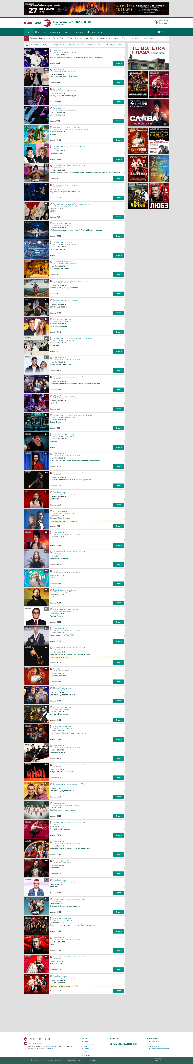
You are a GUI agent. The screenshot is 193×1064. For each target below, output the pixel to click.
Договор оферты (154, 1046)
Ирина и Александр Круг (61, 364)
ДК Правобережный (60, 511)
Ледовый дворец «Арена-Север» (64, 590)
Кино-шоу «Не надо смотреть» (63, 76)
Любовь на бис (56, 153)
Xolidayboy (54, 868)
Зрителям (78, 32)
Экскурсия (94, 38)
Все (26, 38)
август (46, 44)
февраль (97, 44)
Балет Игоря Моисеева (60, 829)
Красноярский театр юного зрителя (66, 185)
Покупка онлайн (154, 1041)
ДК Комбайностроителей (62, 223)
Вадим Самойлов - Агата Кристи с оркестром (70, 654)
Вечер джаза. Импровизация (63, 96)
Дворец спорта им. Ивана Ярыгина (65, 609)
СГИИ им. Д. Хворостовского (63, 396)
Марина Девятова (58, 676)
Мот (51, 597)
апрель (113, 44)
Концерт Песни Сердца (60, 518)
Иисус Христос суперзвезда (62, 772)
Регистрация (164, 23)
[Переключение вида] (27, 45)
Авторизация (164, 20)
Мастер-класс (105, 38)
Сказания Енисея (57, 249)
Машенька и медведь (59, 268)
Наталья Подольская (59, 558)
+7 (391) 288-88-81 (80, 22)
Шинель (53, 441)
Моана (53, 134)
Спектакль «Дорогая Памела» (63, 695)
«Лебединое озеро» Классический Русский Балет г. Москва (76, 230)
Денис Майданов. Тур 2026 (62, 635)
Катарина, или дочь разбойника (64, 288)
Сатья (52, 578)
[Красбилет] (37, 23)
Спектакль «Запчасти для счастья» (65, 906)
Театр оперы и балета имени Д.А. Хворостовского (71, 204)
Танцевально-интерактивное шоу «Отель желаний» (72, 925)
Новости (67, 32)
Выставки (84, 38)
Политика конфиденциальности (159, 1048)
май (120, 44)
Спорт (70, 38)
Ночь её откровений (58, 326)
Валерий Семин (56, 964)
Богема (53, 211)
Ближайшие (36, 44)
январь (89, 44)
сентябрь (54, 44)
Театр (55, 38)
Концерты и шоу (45, 38)
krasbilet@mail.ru (46, 1048)
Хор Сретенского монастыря (62, 810)
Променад (116, 38)
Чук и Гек (54, 403)
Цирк (76, 38)
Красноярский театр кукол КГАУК (65, 242)
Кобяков (53, 887)
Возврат (151, 1044)
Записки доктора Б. (58, 307)
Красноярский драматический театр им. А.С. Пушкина (72, 338)
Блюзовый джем (57, 115)
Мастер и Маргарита (59, 714)
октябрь (63, 44)
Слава (52, 539)
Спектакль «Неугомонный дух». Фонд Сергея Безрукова (75, 384)
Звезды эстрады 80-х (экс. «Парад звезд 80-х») (71, 848)
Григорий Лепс (56, 616)
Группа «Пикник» (57, 752)
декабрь (81, 44)
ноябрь (72, 44)
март (106, 44)
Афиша (29, 32)
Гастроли (33, 38)
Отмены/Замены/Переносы (47, 32)
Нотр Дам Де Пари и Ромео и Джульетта (68, 733)
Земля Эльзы (55, 422)
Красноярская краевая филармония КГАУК (69, 146)
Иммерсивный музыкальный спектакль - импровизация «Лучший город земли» (85, 172)
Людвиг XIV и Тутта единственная (65, 192)
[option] (96, 8)
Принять (158, 1060)
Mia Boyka (54, 499)
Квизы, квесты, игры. (137, 38)
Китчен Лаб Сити (59, 50)
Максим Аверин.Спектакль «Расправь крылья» (70, 480)
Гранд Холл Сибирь (60, 358)
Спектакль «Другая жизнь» (62, 791)
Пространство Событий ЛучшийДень (66, 127)
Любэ (52, 944)
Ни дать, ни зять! (57, 983)
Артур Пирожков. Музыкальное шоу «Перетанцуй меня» (75, 460)
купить (119, 63)
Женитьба (54, 345)
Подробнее (92, 1060)
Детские (63, 38)
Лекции (124, 38)
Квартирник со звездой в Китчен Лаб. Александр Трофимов (76, 57)
